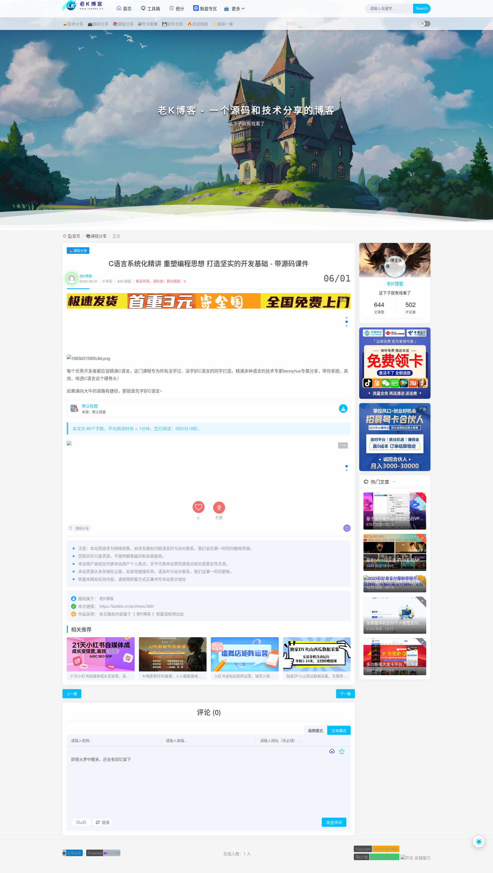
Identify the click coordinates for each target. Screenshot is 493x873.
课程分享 (82, 528)
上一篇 (72, 693)
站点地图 (104, 852)
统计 (179, 8)
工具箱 (153, 8)
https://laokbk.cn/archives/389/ (126, 606)
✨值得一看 (222, 24)
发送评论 (334, 822)
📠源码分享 (98, 24)
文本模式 (339, 731)
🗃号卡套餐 (148, 24)
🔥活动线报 (197, 24)
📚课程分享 (123, 24)
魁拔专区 (208, 8)
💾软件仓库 (172, 24)
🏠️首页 (73, 236)
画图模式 (315, 731)
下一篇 (345, 693)
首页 (127, 8)
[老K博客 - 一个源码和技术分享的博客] (86, 8)
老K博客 (86, 275)
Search (422, 9)
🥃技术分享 (72, 24)
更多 (236, 8)
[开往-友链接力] (416, 857)
